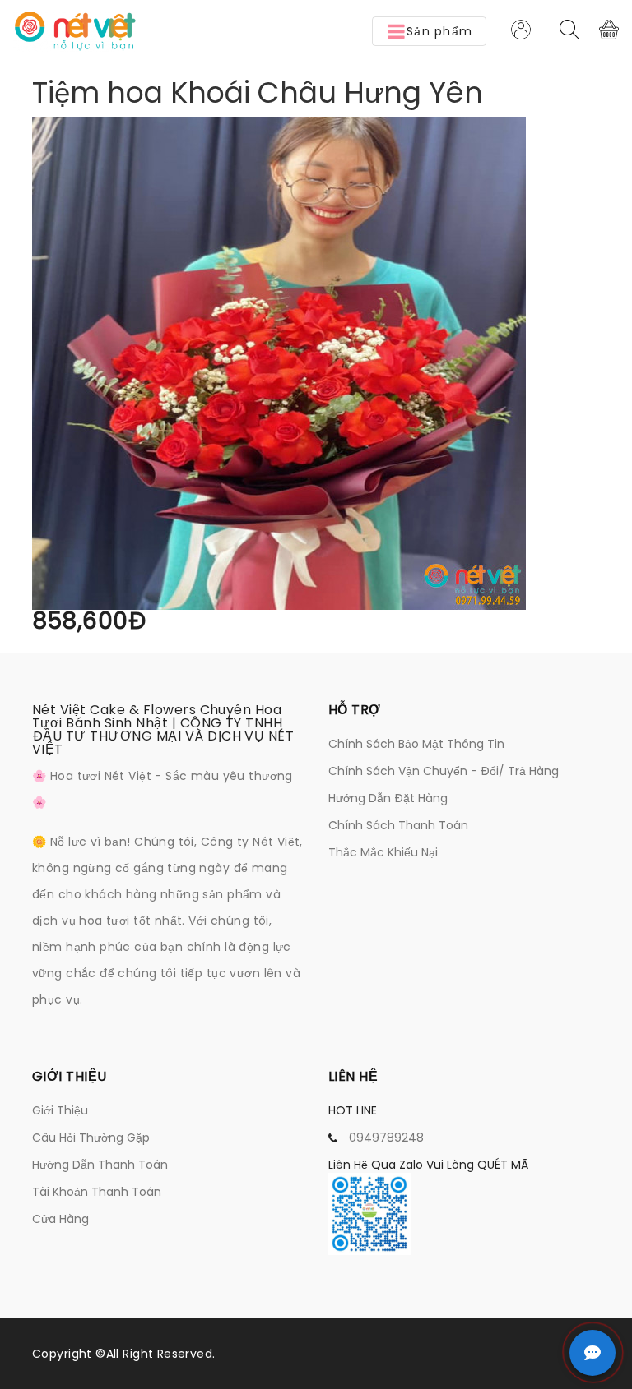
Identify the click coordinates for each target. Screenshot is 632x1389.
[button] (429, 31)
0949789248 (386, 1137)
